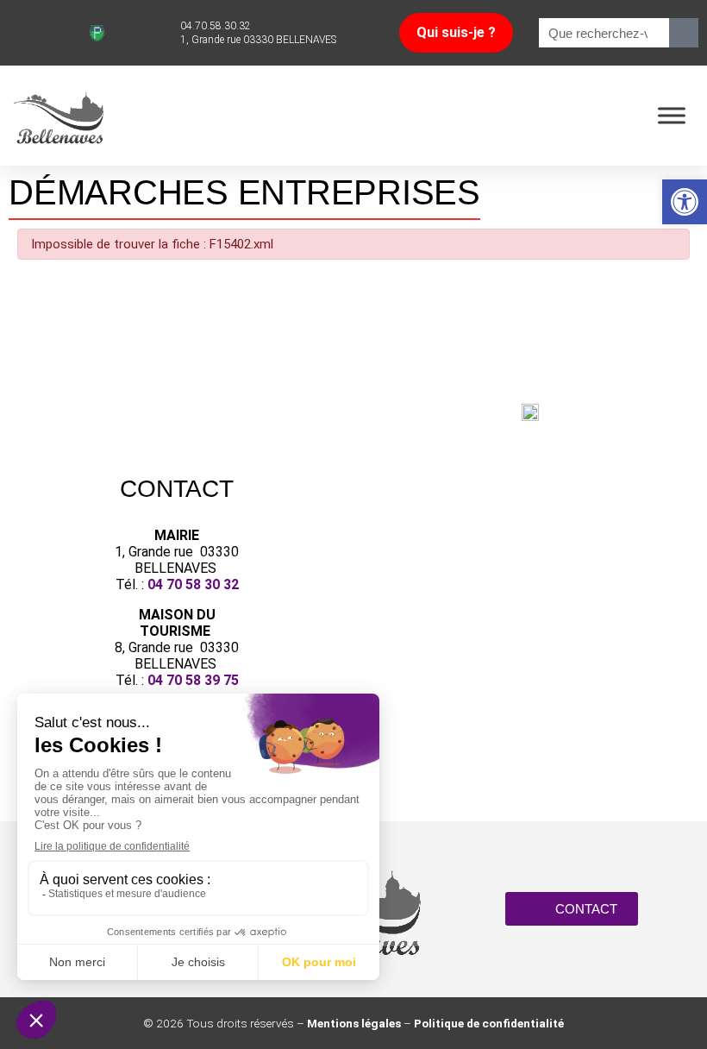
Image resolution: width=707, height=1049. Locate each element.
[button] (684, 201)
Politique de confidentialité (489, 1023)
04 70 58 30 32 (193, 584)
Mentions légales (354, 1023)
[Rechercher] (683, 32)
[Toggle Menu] (671, 115)
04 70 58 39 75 (193, 680)
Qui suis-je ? (456, 32)
